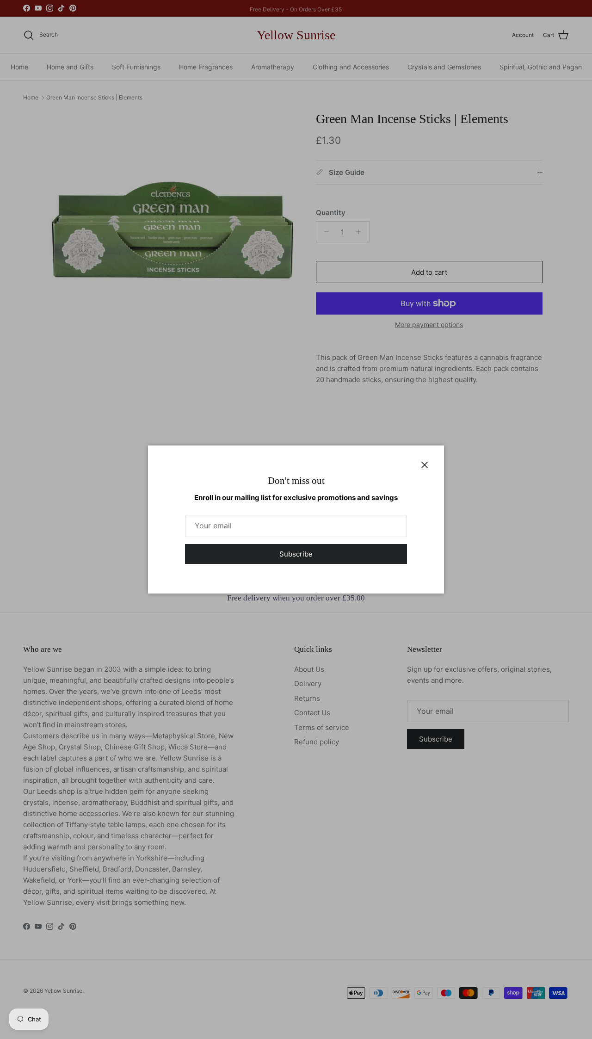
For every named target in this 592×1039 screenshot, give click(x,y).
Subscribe (296, 554)
